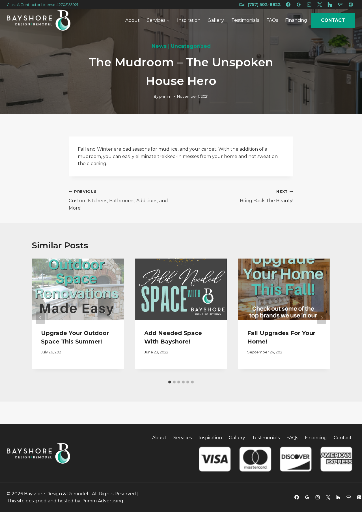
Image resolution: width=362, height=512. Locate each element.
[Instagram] (309, 4)
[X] (319, 4)
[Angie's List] (340, 4)
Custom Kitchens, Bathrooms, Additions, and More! (118, 200)
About (132, 20)
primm (165, 96)
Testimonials (245, 20)
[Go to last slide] (40, 318)
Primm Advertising (102, 501)
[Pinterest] (350, 4)
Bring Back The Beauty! (266, 196)
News (159, 46)
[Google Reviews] (298, 4)
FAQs (272, 20)
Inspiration (189, 20)
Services (182, 437)
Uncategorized (191, 46)
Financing (296, 20)
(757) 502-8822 (264, 4)
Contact (333, 20)
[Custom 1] (329, 4)
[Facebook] (288, 4)
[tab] (169, 382)
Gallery (216, 20)
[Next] (321, 318)
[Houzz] (338, 497)
